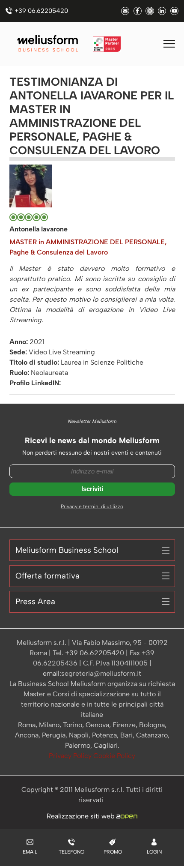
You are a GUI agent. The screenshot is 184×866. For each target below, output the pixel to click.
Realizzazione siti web (81, 816)
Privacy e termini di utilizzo (92, 506)
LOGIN (154, 852)
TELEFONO (71, 852)
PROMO (113, 852)
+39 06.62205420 (41, 11)
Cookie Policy (114, 756)
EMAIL (30, 852)
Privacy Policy (71, 756)
